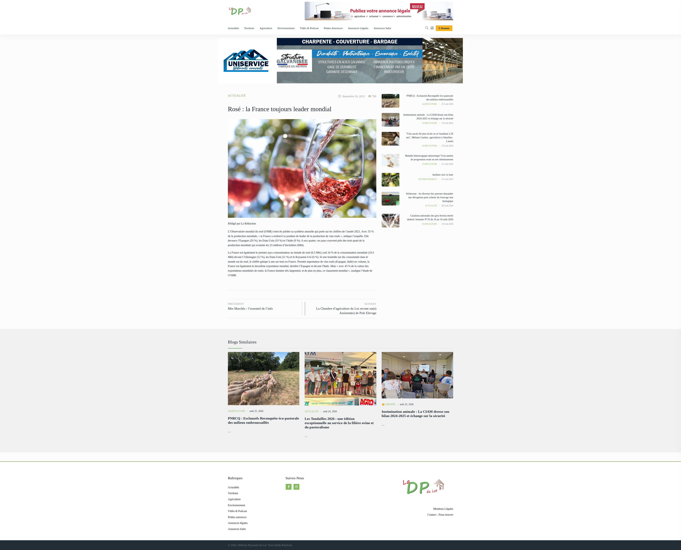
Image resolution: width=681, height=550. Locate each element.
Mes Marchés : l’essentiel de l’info (250, 306)
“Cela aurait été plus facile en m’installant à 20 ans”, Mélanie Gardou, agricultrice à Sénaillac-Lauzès (429, 137)
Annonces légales (358, 28)
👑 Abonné (388, 404)
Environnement (286, 28)
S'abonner (444, 28)
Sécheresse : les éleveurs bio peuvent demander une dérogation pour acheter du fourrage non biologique (429, 197)
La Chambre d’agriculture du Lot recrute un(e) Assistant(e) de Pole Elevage (346, 309)
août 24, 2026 (330, 411)
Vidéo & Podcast (309, 28)
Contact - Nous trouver (440, 514)
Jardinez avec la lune (442, 174)
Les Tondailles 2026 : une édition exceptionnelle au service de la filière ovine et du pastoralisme (339, 423)
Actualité (237, 95)
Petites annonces (333, 28)
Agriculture (266, 28)
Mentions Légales (443, 508)
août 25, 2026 (256, 411)
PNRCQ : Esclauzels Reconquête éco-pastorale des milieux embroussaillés (263, 420)
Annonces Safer (382, 28)
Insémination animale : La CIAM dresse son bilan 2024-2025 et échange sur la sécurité (415, 414)
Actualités (233, 28)
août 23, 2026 (407, 404)
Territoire (249, 28)
